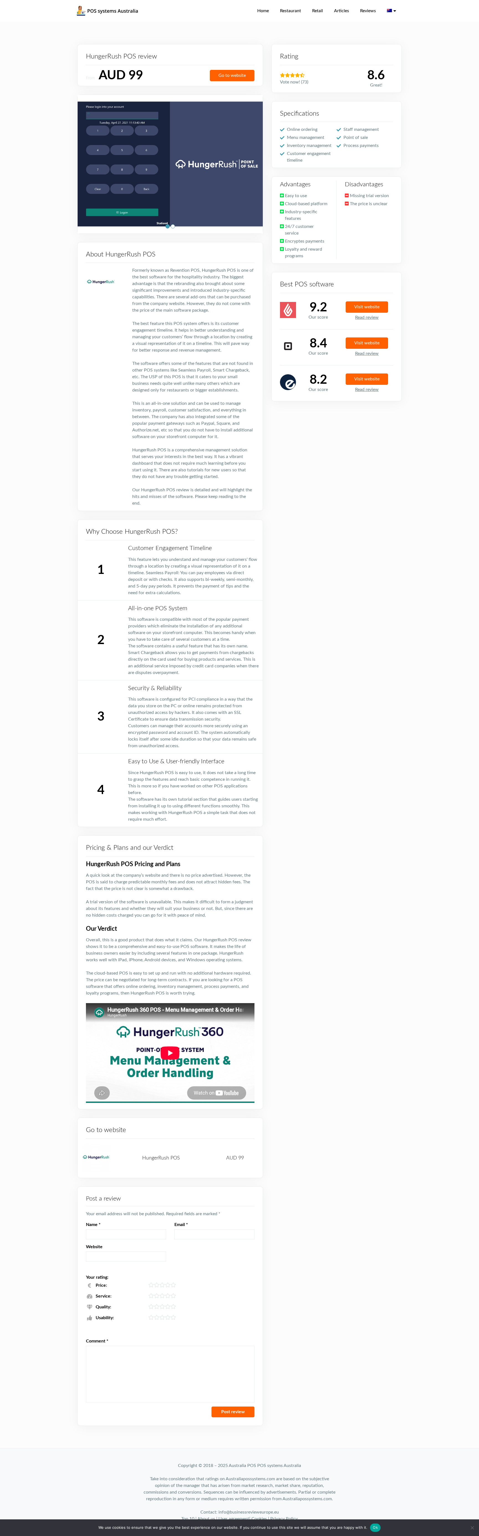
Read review (367, 317)
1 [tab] (167, 226)
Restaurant (290, 11)
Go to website (232, 75)
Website (94, 1247)
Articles (341, 11)
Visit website (366, 307)
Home (263, 11)
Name (93, 1224)
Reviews (368, 11)
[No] (472, 1527)
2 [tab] (173, 226)
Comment (97, 1341)
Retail (317, 11)
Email (181, 1224)
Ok (375, 1527)
